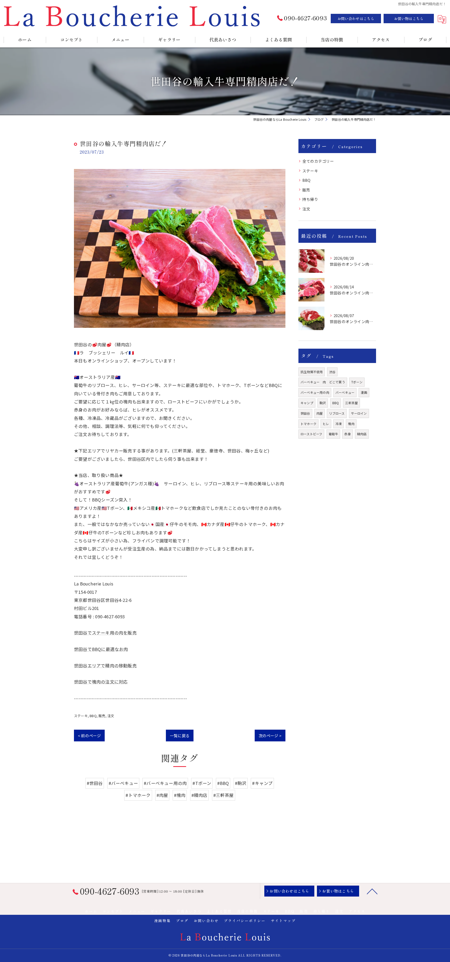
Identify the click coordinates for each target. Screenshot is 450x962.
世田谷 (305, 413)
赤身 (347, 434)
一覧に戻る (180, 735)
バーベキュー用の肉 (315, 392)
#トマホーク (138, 795)
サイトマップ (283, 920)
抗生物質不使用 (312, 372)
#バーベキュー (123, 783)
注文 (110, 715)
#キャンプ (262, 783)
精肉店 (362, 434)
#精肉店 (199, 795)
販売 (101, 715)
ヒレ (326, 423)
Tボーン (356, 382)
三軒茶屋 (351, 403)
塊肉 (351, 423)
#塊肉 (180, 795)
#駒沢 (241, 783)
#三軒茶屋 (223, 795)
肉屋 (319, 413)
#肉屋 (162, 795)
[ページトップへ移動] (372, 891)
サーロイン (359, 413)
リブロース (337, 413)
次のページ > (270, 735)
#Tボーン (201, 783)
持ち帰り (310, 199)
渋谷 (332, 372)
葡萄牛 (333, 434)
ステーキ (81, 715)
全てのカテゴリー (318, 161)
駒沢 (323, 403)
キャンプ (307, 403)
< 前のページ (89, 735)
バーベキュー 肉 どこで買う (323, 382)
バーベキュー (344, 392)
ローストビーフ (311, 434)
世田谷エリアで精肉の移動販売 (105, 665)
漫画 (364, 392)
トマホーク (308, 423)
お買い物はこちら (409, 18)
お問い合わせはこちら (356, 18)
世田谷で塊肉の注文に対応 (101, 682)
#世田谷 (95, 783)
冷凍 (338, 423)
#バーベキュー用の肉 (165, 783)
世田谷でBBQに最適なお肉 (101, 649)
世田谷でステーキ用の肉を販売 (105, 633)
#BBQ (223, 783)
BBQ (93, 715)
